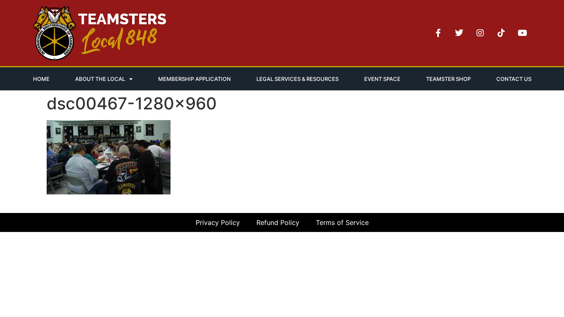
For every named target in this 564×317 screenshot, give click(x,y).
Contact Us (513, 79)
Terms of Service (342, 222)
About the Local (100, 79)
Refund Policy (277, 222)
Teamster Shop (448, 79)
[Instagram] (480, 33)
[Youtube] (522, 33)
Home (41, 79)
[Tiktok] (501, 33)
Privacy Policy (218, 222)
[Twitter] (459, 33)
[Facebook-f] (438, 33)
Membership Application (194, 79)
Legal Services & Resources (297, 79)
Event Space (382, 79)
